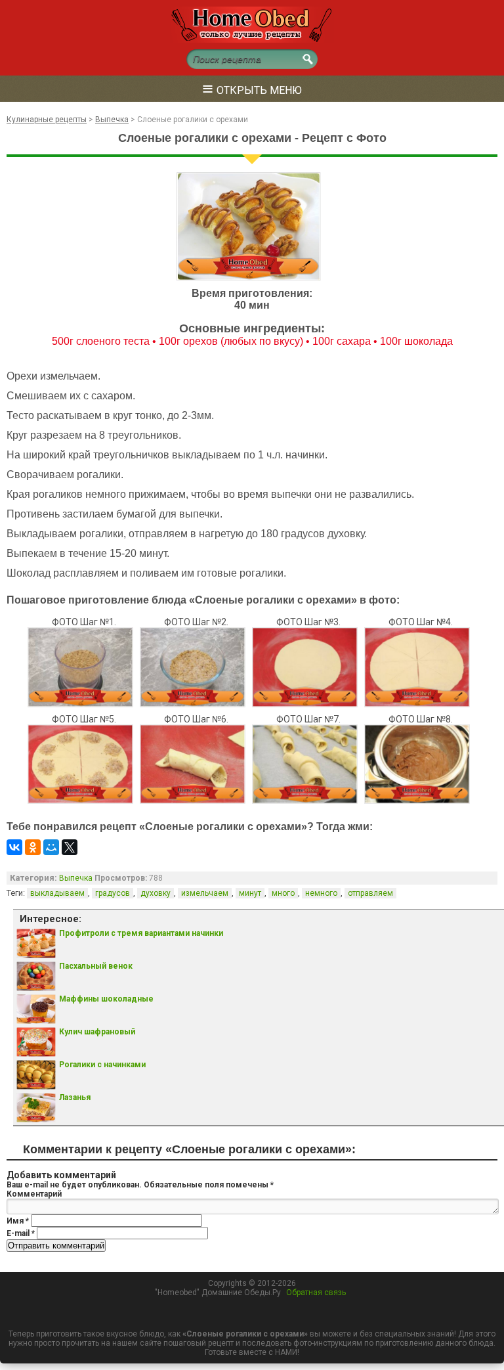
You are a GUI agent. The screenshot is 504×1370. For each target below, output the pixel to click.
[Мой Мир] (51, 847)
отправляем (370, 893)
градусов (112, 893)
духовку (155, 893)
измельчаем (204, 893)
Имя (18, 1221)
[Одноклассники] (33, 847)
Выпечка (76, 878)
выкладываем (57, 893)
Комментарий (34, 1194)
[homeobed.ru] (252, 40)
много (283, 893)
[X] (69, 847)
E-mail (21, 1233)
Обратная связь (316, 1292)
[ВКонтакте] (14, 847)
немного (321, 893)
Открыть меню (252, 88)
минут (250, 893)
